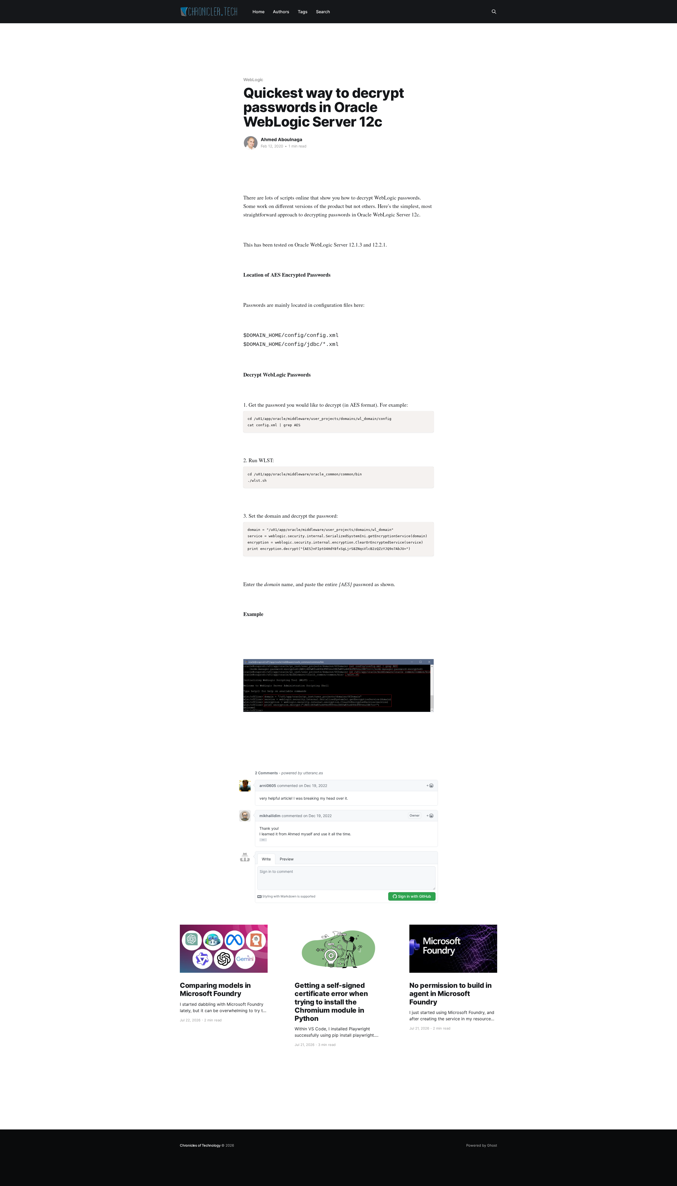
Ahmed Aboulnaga (281, 139)
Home (258, 11)
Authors (281, 11)
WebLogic (253, 79)
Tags (303, 11)
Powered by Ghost (481, 1145)
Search (323, 11)
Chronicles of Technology (200, 1145)
